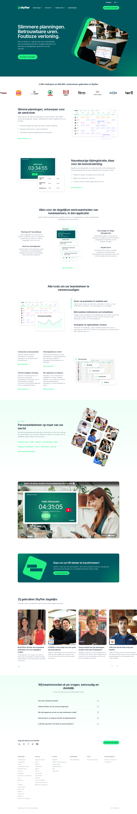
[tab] (95, 303)
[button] (116, 2)
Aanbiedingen (72, 8)
